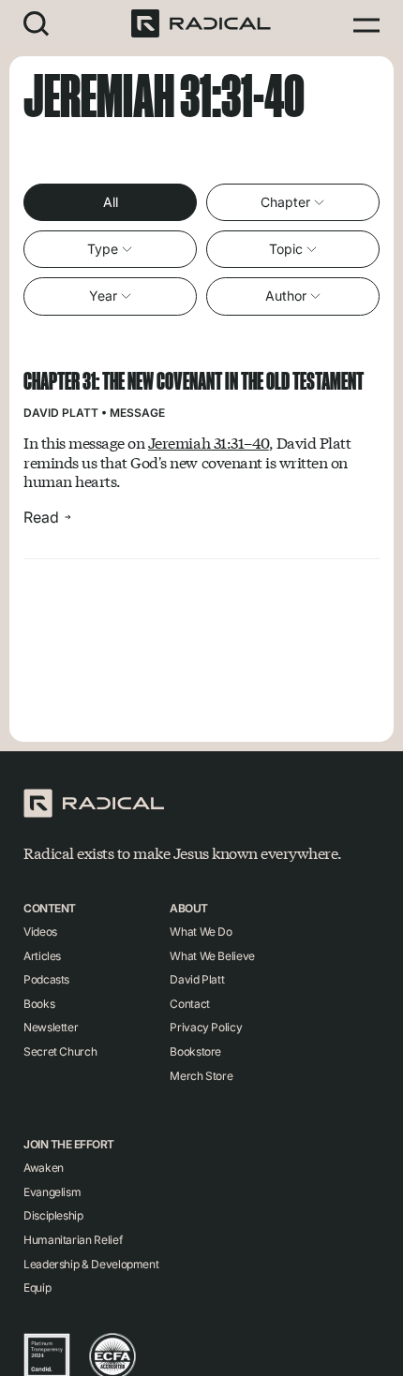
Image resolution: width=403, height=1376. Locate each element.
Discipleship (53, 1215)
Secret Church (60, 1051)
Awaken (43, 1168)
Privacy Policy (206, 1027)
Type (102, 249)
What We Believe (212, 956)
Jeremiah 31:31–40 (208, 442)
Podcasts (46, 979)
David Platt (60, 413)
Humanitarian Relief (72, 1240)
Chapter (285, 202)
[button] (36, 23)
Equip (37, 1287)
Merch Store (201, 1076)
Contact (189, 1004)
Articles (42, 956)
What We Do (200, 932)
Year (103, 295)
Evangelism (52, 1192)
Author (285, 295)
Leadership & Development (90, 1264)
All (110, 202)
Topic (286, 249)
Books (38, 1004)
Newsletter (50, 1027)
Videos (40, 932)
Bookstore (195, 1051)
